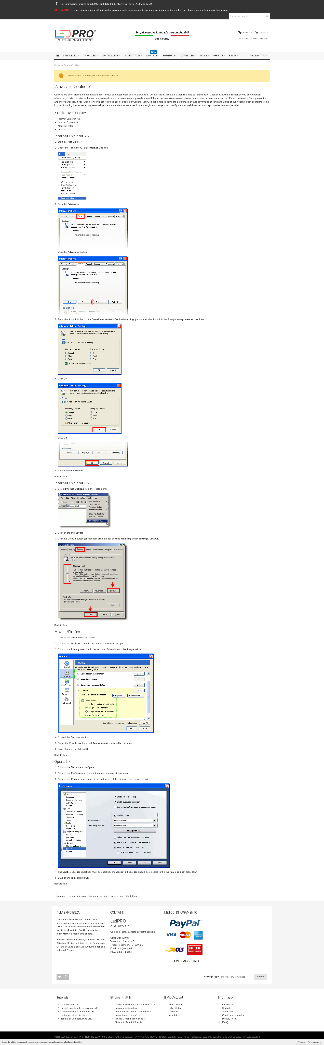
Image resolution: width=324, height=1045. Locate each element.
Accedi (254, 39)
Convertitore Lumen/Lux (127, 1015)
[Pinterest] (66, 976)
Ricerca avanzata (97, 896)
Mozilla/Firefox (65, 126)
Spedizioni (227, 1011)
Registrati (264, 39)
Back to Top (60, 476)
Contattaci (131, 896)
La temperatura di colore (74, 1015)
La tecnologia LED (70, 1004)
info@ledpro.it (125, 948)
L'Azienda (227, 1004)
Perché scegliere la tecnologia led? (79, 1008)
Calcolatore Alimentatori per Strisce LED (136, 1004)
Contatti (226, 1008)
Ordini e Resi (116, 896)
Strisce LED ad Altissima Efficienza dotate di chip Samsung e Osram (81, 943)
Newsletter (211, 976)
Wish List (173, 1011)
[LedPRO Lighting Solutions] (75, 35)
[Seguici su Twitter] (60, 976)
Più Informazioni (314, 1042)
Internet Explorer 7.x (69, 118)
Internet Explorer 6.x (69, 122)
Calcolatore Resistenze (127, 1008)
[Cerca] (267, 16)
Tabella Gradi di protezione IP (130, 1018)
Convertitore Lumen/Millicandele (132, 1011)
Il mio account (242, 39)
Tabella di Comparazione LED (76, 1018)
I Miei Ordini (174, 1008)
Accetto (302, 1042)
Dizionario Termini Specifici (129, 1022)
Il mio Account (175, 1004)
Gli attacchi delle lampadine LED (78, 1011)
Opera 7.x (63, 129)
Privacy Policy (229, 1018)
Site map (60, 896)
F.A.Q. (225, 1022)
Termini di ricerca (77, 896)
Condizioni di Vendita (233, 1015)
